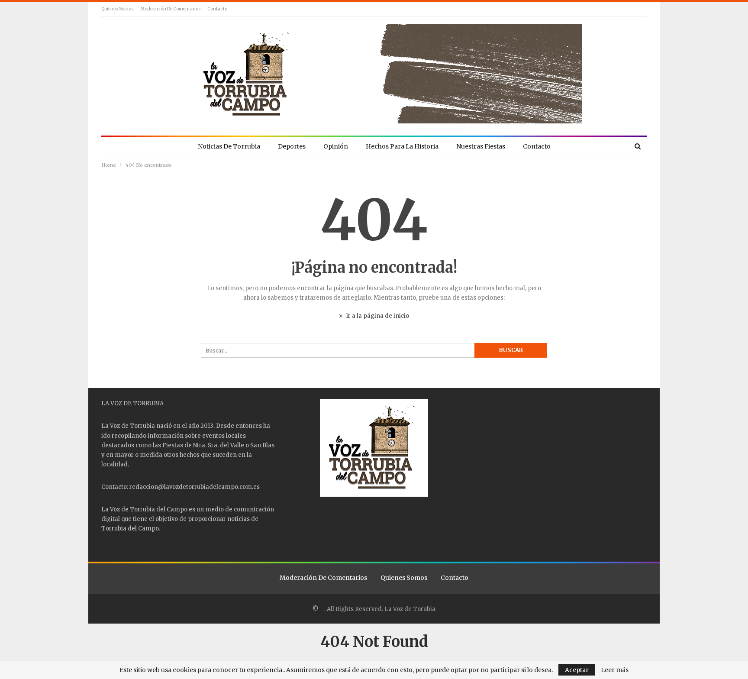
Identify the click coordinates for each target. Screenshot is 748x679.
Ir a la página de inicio (377, 316)
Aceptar (577, 670)
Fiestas (172, 445)
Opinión (335, 146)
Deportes (292, 146)
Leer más (615, 670)
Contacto (217, 9)
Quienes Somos (117, 9)
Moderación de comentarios (170, 9)
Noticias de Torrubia (229, 146)
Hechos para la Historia (402, 146)
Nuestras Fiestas (480, 146)
